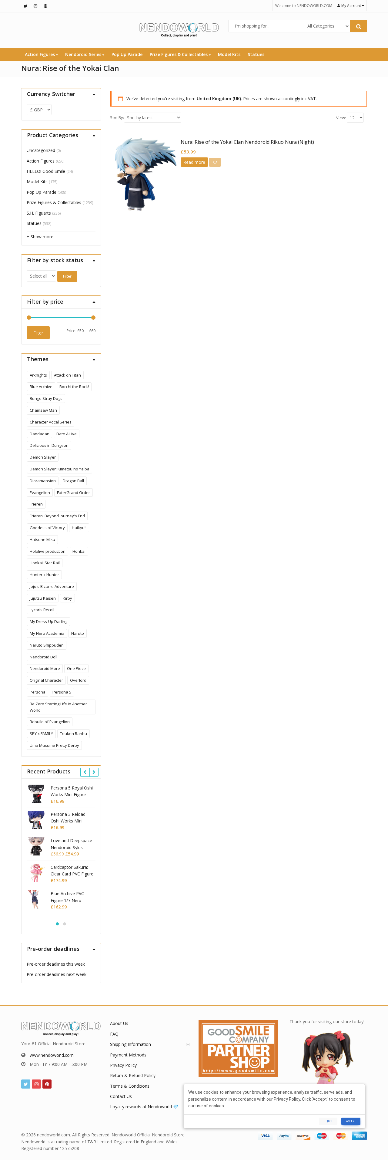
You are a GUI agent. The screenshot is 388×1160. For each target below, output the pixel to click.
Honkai (78, 551)
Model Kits (229, 54)
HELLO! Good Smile (46, 171)
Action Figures (40, 54)
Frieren (36, 504)
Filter (67, 276)
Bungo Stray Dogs (46, 398)
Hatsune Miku (42, 539)
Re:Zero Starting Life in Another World (58, 707)
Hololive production (47, 551)
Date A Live (66, 434)
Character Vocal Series (51, 422)
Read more (194, 162)
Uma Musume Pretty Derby (54, 745)
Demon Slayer (43, 457)
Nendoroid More (45, 668)
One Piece (76, 668)
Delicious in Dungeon (49, 445)
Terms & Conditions (129, 1086)
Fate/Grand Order (73, 492)
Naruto (77, 633)
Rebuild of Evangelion (50, 721)
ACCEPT (351, 1121)
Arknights (38, 375)
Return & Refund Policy (133, 1075)
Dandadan (39, 434)
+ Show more (40, 236)
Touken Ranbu (73, 733)
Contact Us (121, 1096)
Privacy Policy (123, 1065)
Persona (37, 692)
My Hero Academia (47, 633)
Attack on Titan (67, 375)
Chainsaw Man (43, 410)
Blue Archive (41, 386)
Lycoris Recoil (42, 609)
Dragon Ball (73, 480)
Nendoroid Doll (43, 657)
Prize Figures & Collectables (179, 54)
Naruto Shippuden (47, 645)
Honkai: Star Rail (45, 562)
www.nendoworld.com (52, 1055)
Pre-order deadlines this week (56, 964)
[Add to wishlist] (215, 162)
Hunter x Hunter (44, 574)
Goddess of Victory (47, 527)
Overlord (78, 680)
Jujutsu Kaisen (43, 598)
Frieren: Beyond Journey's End (57, 516)
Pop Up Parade (127, 54)
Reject (328, 1121)
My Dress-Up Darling (48, 621)
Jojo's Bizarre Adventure (52, 586)
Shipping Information (130, 1044)
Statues (256, 54)
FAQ (114, 1034)
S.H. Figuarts (39, 213)
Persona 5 (61, 692)
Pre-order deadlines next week (56, 974)
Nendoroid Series (83, 54)
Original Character (46, 680)
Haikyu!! (79, 527)
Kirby (67, 598)
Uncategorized (41, 150)
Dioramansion (43, 480)
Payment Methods (128, 1055)
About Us (119, 1023)
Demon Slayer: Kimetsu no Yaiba (59, 469)
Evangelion (40, 492)
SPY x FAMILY (41, 733)
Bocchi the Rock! (74, 386)
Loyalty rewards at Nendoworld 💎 (144, 1106)
